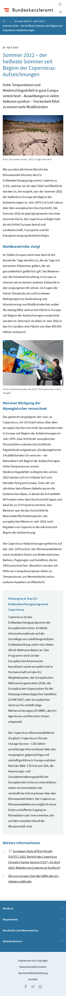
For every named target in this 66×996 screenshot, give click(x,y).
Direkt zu (18, 908)
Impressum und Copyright (33, 960)
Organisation (20, 919)
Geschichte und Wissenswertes (30, 930)
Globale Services (22, 941)
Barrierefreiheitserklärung (33, 973)
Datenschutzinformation (33, 966)
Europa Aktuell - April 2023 (30, 21)
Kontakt (32, 979)
